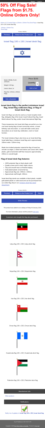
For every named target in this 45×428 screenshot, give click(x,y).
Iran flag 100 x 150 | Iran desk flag (22, 298)
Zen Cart (37, 426)
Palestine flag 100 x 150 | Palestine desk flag (22, 380)
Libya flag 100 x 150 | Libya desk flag (22, 244)
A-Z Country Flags (10, 22)
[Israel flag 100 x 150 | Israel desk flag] (22, 72)
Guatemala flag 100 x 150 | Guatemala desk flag (22, 353)
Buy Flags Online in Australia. (21, 426)
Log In (39, 1)
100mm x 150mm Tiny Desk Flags (26, 22)
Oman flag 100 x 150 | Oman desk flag (22, 326)
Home (33, 1)
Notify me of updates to (24, 413)
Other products (9, 396)
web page (36, 211)
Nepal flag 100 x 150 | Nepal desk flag (22, 271)
